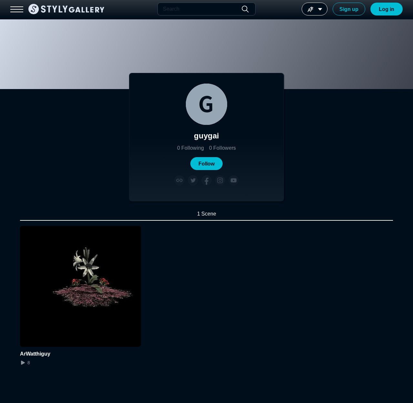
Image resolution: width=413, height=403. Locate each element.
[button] (206, 163)
